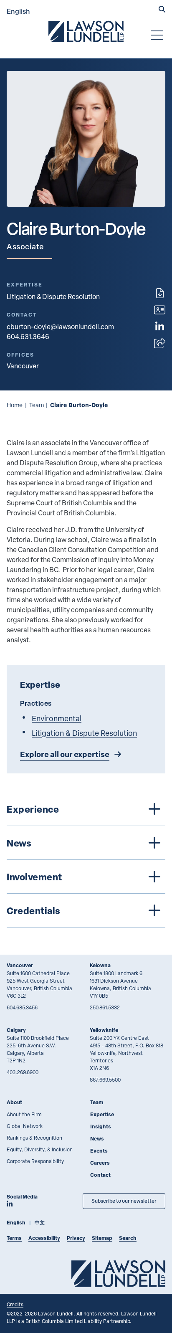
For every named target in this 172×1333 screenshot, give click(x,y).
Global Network (25, 1126)
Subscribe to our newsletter (124, 1200)
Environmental (56, 718)
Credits (15, 1304)
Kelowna (100, 965)
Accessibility (44, 1238)
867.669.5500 (105, 1079)
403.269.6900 (22, 1072)
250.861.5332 (105, 1007)
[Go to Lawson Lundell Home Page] (86, 31)
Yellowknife (104, 1030)
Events (99, 1150)
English (18, 11)
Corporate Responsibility (35, 1161)
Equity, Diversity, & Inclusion (40, 1149)
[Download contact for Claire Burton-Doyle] (159, 310)
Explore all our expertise (64, 754)
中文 (40, 1222)
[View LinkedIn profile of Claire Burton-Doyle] (159, 327)
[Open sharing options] (159, 343)
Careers (100, 1162)
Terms (14, 1238)
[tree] (86, 860)
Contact (100, 1174)
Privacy (76, 1238)
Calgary (16, 1030)
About (14, 1102)
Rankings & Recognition (34, 1137)
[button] (162, 10)
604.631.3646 (28, 336)
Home (15, 405)
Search (128, 1238)
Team (36, 405)
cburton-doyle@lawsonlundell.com (60, 326)
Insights (100, 1126)
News (97, 1138)
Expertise (102, 1114)
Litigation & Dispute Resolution (53, 296)
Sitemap (102, 1238)
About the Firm (24, 1114)
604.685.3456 (22, 1007)
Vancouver (20, 965)
